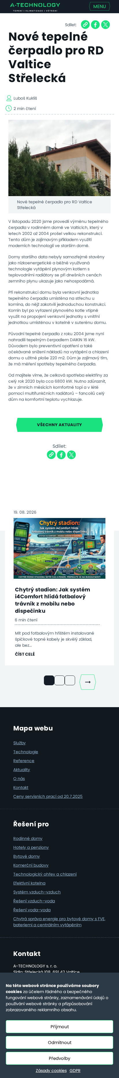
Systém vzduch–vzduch (37, 892)
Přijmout (60, 1027)
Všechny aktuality (59, 425)
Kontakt (20, 787)
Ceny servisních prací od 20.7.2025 (48, 796)
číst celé (25, 654)
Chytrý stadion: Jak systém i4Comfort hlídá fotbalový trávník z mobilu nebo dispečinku (52, 600)
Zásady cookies (51, 1070)
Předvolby (59, 1058)
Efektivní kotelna (29, 883)
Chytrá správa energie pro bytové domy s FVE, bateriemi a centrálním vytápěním (59, 922)
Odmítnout (59, 1042)
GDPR (75, 1070)
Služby (19, 743)
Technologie (25, 752)
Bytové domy (26, 856)
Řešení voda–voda (32, 910)
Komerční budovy (31, 865)
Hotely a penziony (31, 847)
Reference (23, 761)
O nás (19, 778)
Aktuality (21, 770)
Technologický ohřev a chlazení (45, 874)
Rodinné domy (27, 838)
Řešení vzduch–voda (34, 901)
